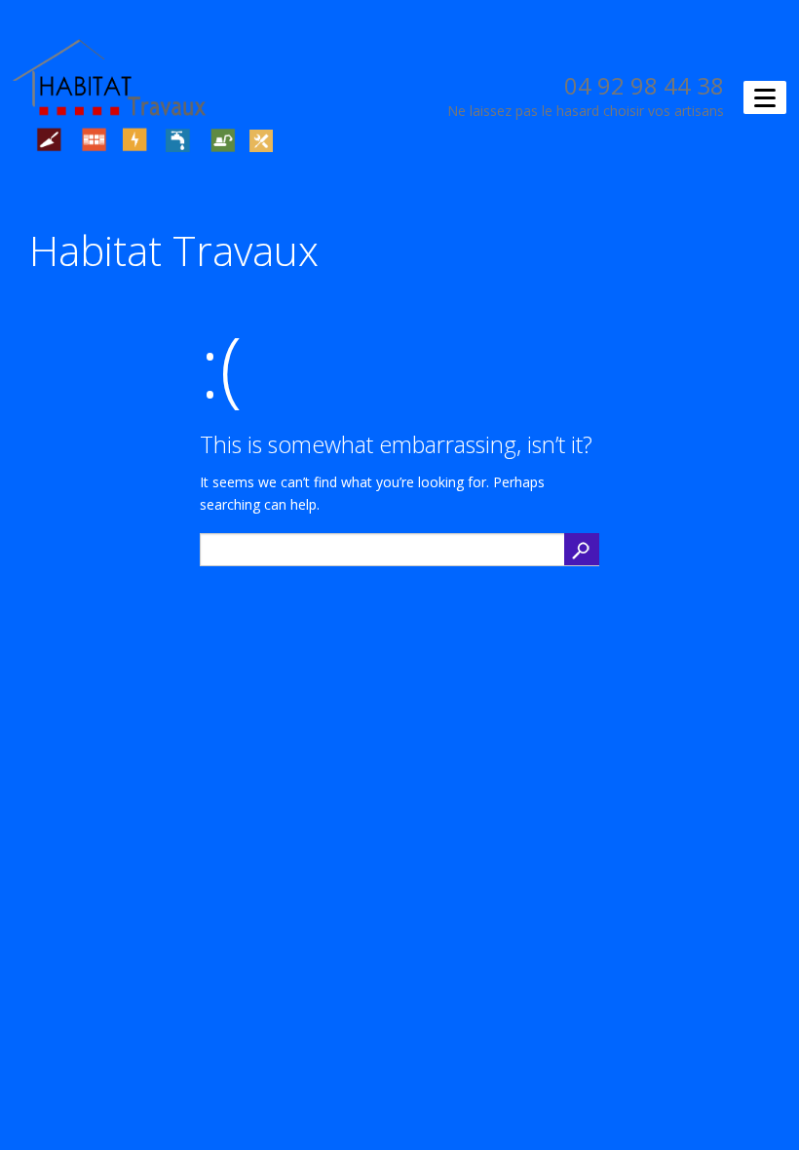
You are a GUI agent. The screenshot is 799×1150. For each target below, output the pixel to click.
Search (581, 549)
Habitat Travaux (174, 250)
